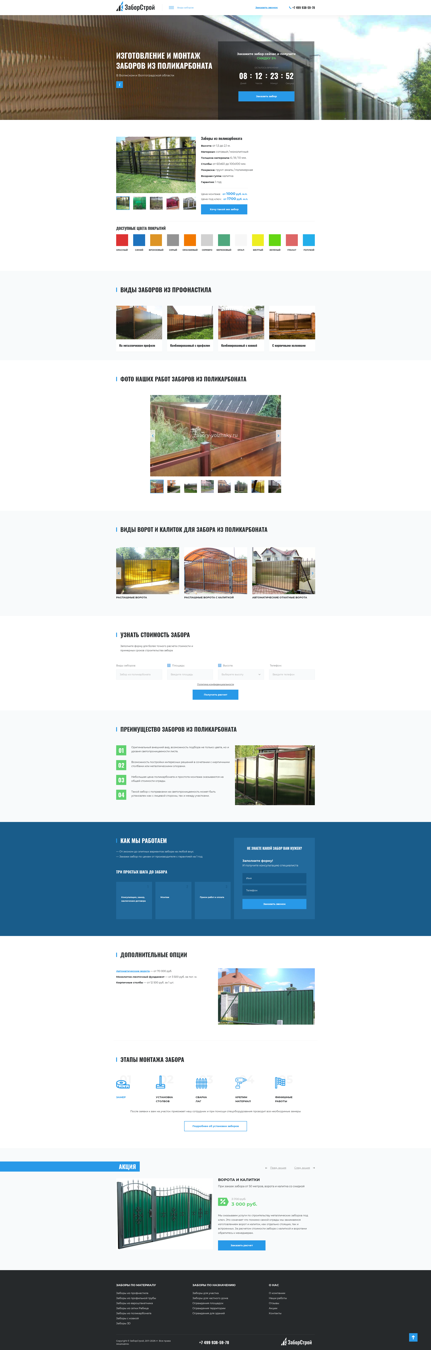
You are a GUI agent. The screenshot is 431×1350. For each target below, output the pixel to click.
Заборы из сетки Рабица (132, 1308)
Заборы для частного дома (210, 1298)
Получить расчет (215, 694)
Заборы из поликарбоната (133, 1313)
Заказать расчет (242, 1248)
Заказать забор (266, 96)
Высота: (228, 665)
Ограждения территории (208, 1308)
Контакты (275, 1313)
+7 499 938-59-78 (303, 7)
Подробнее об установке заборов (215, 1126)
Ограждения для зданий (208, 1313)
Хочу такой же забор (224, 209)
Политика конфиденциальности (215, 684)
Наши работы (278, 1298)
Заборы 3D (123, 1323)
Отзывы (274, 1303)
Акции (273, 1308)
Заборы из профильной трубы (136, 1298)
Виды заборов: (126, 665)
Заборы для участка (205, 1293)
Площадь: (178, 665)
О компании (277, 1293)
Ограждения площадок (207, 1303)
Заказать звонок (274, 904)
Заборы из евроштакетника (134, 1303)
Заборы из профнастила (132, 1293)
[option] (215, 175)
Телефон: (276, 665)
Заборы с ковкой (127, 1318)
